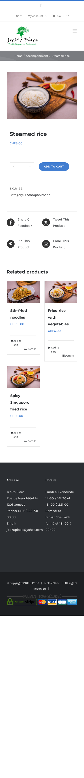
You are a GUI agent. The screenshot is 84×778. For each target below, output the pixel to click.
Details (32, 348)
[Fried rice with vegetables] (61, 292)
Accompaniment (37, 195)
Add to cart (54, 166)
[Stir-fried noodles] (23, 292)
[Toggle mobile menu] (75, 31)
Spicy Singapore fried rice (19, 402)
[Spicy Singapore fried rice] (23, 377)
